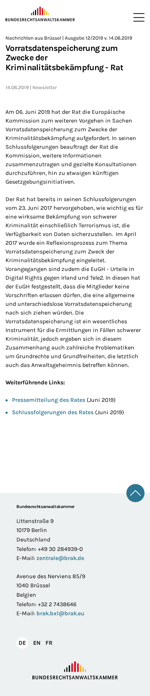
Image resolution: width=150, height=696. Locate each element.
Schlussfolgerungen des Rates (53, 412)
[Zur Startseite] (40, 14)
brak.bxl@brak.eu (60, 613)
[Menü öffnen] (137, 17)
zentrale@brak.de (60, 558)
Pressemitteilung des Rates (48, 399)
